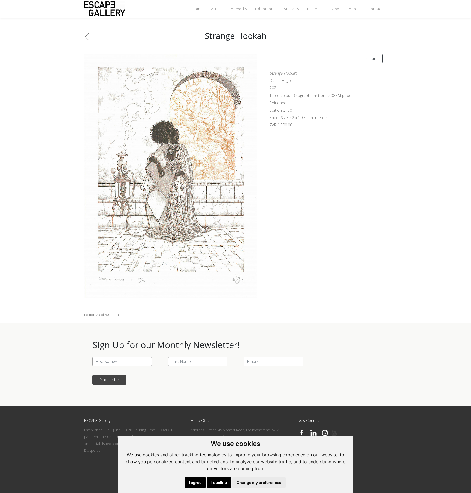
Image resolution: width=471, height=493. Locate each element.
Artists (217, 8)
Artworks (239, 8)
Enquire (370, 58)
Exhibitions (265, 8)
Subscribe (109, 380)
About (354, 8)
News (336, 8)
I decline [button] (219, 482)
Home (197, 8)
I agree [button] (195, 482)
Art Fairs (291, 8)
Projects (315, 8)
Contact (375, 8)
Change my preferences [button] (259, 482)
